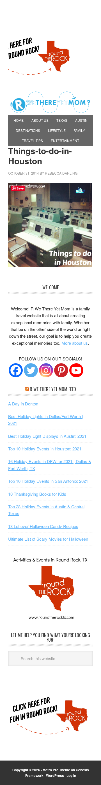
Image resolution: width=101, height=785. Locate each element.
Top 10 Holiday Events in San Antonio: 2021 (48, 481)
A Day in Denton (23, 404)
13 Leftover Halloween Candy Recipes (43, 526)
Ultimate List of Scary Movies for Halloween (48, 539)
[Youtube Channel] (76, 370)
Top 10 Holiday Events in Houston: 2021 (44, 449)
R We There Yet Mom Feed (53, 389)
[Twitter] (31, 370)
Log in (71, 775)
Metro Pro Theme (56, 769)
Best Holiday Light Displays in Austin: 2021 (47, 436)
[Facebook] (16, 370)
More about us (74, 343)
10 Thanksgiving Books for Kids (37, 494)
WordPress (55, 775)
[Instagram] (46, 370)
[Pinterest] (61, 370)
